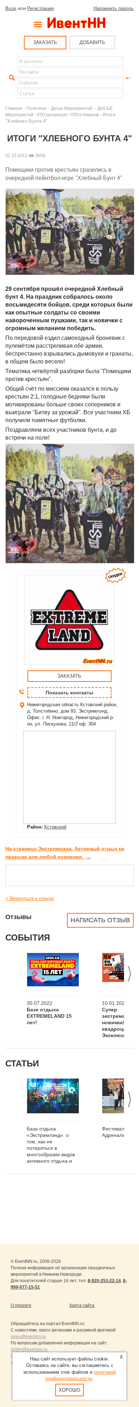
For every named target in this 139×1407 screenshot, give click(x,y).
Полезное (36, 108)
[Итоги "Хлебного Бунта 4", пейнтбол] (71, 561)
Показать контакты (69, 692)
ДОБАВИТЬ (92, 42)
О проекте (21, 1305)
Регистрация (40, 8)
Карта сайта (82, 1305)
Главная (13, 108)
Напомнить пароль (113, 8)
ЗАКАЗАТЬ (45, 42)
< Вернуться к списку (29, 898)
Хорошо (69, 1390)
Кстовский (55, 827)
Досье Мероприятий (72, 108)
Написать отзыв (100, 920)
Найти (11, 78)
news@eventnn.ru (28, 1336)
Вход (10, 8)
